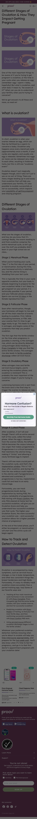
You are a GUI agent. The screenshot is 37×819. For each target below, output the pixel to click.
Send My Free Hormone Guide (18, 417)
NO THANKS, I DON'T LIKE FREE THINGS (18, 420)
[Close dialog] (34, 394)
